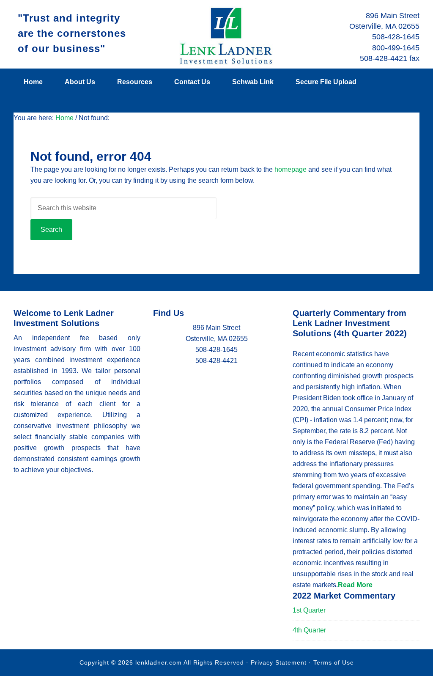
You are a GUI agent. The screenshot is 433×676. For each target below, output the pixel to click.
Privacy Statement (279, 662)
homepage (290, 169)
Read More (355, 584)
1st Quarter (309, 610)
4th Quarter (309, 630)
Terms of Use (333, 662)
